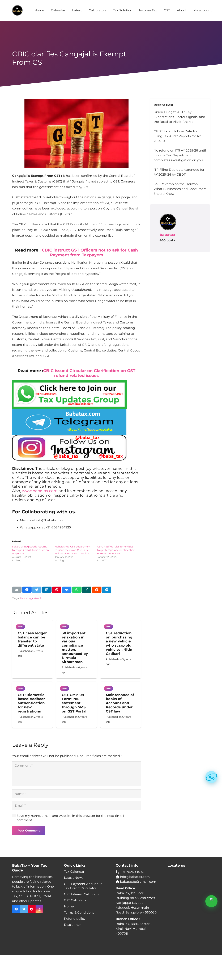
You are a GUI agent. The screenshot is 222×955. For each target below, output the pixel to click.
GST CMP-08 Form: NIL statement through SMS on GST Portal (74, 703)
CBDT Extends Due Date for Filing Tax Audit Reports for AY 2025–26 (177, 136)
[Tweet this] (36, 590)
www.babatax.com (40, 490)
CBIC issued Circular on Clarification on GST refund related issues (89, 373)
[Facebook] (16, 909)
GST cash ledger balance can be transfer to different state (32, 639)
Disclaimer (72, 925)
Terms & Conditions (79, 913)
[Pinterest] (32, 909)
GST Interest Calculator (82, 894)
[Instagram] (39, 909)
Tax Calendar (74, 872)
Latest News (73, 878)
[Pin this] (56, 590)
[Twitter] (24, 909)
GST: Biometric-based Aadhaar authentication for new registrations (32, 703)
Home (69, 906)
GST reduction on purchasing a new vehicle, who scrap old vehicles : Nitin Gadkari (119, 643)
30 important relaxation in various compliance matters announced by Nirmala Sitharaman (75, 647)
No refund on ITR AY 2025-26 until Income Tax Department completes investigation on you (180, 155)
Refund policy (75, 919)
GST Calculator (75, 900)
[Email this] (17, 590)
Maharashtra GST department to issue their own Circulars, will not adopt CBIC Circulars (72, 550)
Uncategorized (30, 598)
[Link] (17, 10)
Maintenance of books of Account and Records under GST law (120, 703)
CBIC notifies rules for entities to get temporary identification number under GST (116, 550)
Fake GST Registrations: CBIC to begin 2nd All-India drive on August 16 (30, 550)
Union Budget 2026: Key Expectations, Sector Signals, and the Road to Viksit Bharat (179, 117)
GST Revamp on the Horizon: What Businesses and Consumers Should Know (180, 189)
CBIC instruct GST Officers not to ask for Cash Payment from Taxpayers (90, 252)
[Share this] (27, 590)
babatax (167, 234)
